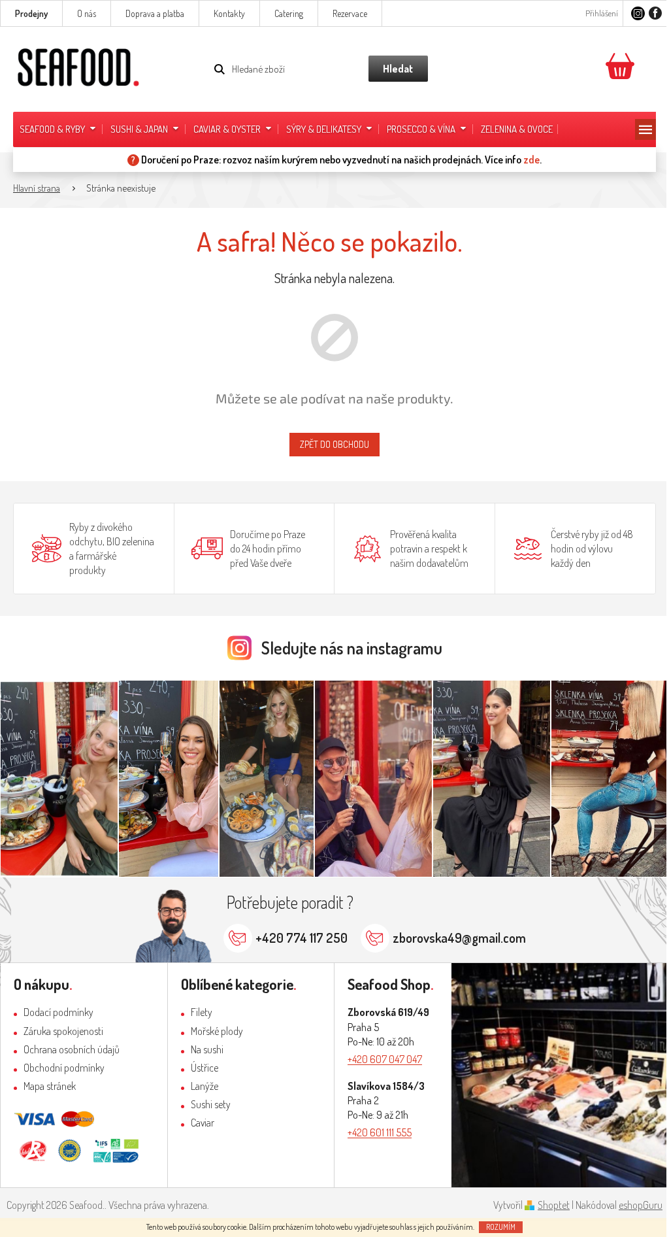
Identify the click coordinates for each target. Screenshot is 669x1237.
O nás (86, 13)
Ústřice (204, 1067)
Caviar (202, 1122)
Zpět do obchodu (334, 444)
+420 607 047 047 (385, 1059)
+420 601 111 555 (380, 1132)
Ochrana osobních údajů (72, 1049)
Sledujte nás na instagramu (351, 647)
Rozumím (500, 1227)
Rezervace (350, 13)
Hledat (398, 68)
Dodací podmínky (58, 1012)
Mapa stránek (50, 1086)
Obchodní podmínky (64, 1067)
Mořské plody (217, 1031)
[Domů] (43, 188)
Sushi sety (211, 1104)
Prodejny (31, 13)
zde (531, 159)
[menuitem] (58, 129)
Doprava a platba (154, 13)
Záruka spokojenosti (63, 1031)
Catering (288, 13)
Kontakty (229, 13)
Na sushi (207, 1049)
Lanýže (204, 1086)
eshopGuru (640, 1205)
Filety (201, 1012)
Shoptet (554, 1205)
